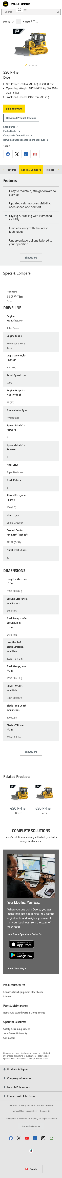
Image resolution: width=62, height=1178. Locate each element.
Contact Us (45, 1110)
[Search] (58, 12)
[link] (19, 9)
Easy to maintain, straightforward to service (32, 192)
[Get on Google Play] (21, 954)
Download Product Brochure (21, 118)
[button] (11, 1138)
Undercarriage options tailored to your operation (30, 242)
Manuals (8, 996)
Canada (33, 1169)
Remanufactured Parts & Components (24, 1012)
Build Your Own (14, 108)
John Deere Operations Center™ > (24, 934)
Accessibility (32, 1110)
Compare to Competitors (16, 135)
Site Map (13, 1105)
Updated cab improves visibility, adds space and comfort (30, 205)
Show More (31, 257)
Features (11, 169)
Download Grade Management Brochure (24, 139)
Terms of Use (18, 1110)
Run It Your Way (15, 968)
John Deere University (15, 1033)
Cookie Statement (45, 1105)
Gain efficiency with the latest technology (28, 229)
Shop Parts (9, 126)
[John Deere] (18, 4)
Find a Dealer (10, 131)
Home (6, 21)
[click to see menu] (25, 9)
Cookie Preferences (31, 1126)
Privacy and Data (27, 1105)
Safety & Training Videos (16, 1029)
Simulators (9, 1037)
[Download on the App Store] (21, 943)
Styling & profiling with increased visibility (30, 217)
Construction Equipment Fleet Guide (23, 992)
